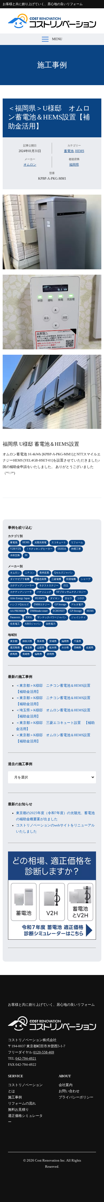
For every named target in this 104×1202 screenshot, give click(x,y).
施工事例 (52, 65)
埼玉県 (28, 647)
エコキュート (58, 542)
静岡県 (50, 654)
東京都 (13, 641)
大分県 (65, 647)
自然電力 (50, 623)
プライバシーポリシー (76, 1097)
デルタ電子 (77, 604)
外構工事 (76, 548)
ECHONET (59, 611)
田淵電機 (71, 579)
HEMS (79, 151)
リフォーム (77, 542)
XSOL (29, 617)
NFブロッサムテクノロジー (71, 592)
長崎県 (26, 654)
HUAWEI (40, 598)
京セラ (68, 598)
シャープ (85, 579)
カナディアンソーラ (21, 592)
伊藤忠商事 (40, 579)
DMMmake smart (39, 611)
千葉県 (77, 641)
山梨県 (40, 647)
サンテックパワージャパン (51, 617)
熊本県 (40, 641)
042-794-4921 (25, 1058)
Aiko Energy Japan (20, 598)
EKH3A (62, 548)
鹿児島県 (15, 647)
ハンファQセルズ (19, 604)
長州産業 (44, 572)
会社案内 (66, 1085)
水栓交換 (15, 555)
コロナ (80, 598)
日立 (65, 585)
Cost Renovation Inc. (50, 1160)
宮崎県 (77, 647)
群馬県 (13, 654)
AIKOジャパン (33, 623)
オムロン (29, 164)
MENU (57, 39)
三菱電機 (56, 579)
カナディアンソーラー (22, 585)
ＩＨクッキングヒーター (39, 548)
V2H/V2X (15, 548)
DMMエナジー (42, 604)
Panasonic (15, 617)
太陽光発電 (40, 542)
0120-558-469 (43, 1052)
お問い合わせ (69, 1091)
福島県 (38, 654)
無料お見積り (18, 1110)
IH (26, 555)
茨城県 (53, 641)
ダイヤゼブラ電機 (19, 579)
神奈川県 (27, 641)
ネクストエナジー (48, 585)
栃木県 (53, 647)
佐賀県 (89, 647)
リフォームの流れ (22, 1103)
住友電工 (15, 623)
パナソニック (44, 592)
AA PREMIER (17, 611)
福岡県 (74, 164)
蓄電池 (69, 151)
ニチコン (29, 572)
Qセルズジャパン (63, 572)
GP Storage (60, 604)
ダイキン (55, 598)
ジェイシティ (78, 617)
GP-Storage (76, 611)
